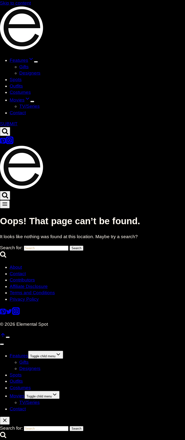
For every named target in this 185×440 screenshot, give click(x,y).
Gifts (24, 66)
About (16, 267)
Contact (18, 112)
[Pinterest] (3, 142)
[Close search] (5, 421)
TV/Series (29, 106)
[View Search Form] (5, 131)
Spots (16, 79)
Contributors (22, 279)
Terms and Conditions (32, 292)
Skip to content (15, 3)
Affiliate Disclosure (29, 286)
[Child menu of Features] (36, 62)
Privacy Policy (24, 299)
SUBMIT (9, 123)
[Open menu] (5, 204)
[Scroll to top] (3, 336)
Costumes (20, 92)
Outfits (16, 86)
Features (19, 355)
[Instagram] (9, 142)
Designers (29, 73)
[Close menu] (2, 344)
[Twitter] (9, 313)
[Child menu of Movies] (32, 101)
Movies (17, 395)
